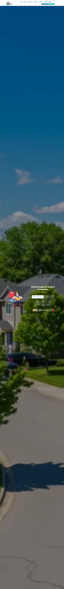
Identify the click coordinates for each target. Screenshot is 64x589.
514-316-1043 (50, 296)
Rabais (54, 0)
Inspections (30, 1)
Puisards (35, 1)
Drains (25, 1)
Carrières (50, 0)
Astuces (45, 1)
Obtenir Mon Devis (38, 296)
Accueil (21, 1)
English (49, 1)
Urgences (41, 1)
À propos (46, 0)
